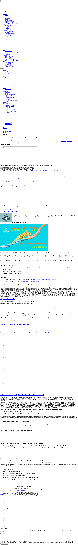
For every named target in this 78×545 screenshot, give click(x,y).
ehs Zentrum (7, 32)
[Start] (2, 0)
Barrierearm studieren (9, 117)
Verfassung (7, 75)
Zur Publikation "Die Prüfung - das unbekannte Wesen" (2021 (13, 190)
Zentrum (6, 101)
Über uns (6, 15)
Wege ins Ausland (8, 58)
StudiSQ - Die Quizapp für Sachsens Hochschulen (14, 324)
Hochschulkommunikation (10, 94)
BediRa (8, 107)
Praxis (4, 50)
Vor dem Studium (8, 27)
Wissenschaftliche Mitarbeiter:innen (13, 82)
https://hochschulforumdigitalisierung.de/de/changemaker (30, 281)
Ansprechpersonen (8, 51)
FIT (5, 104)
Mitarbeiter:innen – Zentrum (10, 87)
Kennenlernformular (9, 271)
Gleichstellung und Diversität (10, 21)
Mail (20, 271)
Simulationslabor (8, 98)
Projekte (6, 36)
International (5, 55)
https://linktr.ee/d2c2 (32, 216)
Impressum (7, 49)
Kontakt (4, 5)
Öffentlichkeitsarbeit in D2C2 (9, 211)
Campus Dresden (8, 89)
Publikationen (7, 39)
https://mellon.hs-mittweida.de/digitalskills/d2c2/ (33, 320)
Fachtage (6, 45)
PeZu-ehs (9, 112)
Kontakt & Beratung (8, 57)
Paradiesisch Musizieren (9, 105)
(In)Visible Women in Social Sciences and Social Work (17, 111)
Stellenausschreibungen (9, 62)
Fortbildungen (7, 43)
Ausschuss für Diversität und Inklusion (12, 116)
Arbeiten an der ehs (8, 65)
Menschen (7, 16)
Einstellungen (3, 533)
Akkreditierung (8, 123)
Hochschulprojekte (8, 20)
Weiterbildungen (8, 44)
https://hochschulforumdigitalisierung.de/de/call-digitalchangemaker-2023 (44, 279)
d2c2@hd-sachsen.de (20, 178)
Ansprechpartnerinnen (9, 31)
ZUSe (8, 114)
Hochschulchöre (8, 93)
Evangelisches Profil (8, 72)
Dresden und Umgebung (9, 66)
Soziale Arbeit (7, 54)
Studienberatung (8, 99)
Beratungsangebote (8, 25)
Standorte (6, 17)
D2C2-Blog (12, 110)
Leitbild (6, 71)
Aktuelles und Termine (9, 42)
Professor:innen (10, 81)
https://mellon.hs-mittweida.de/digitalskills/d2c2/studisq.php (45, 332)
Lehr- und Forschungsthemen (10, 34)
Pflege (6, 53)
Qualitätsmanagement (9, 22)
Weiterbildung (5, 41)
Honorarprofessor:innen (11, 83)
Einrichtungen (7, 18)
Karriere (4, 61)
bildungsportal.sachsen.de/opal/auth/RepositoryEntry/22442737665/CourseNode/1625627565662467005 (19, 209)
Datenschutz (5, 8)
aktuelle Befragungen (9, 122)
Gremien (6, 19)
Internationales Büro (8, 95)
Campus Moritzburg (8, 90)
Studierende (7, 78)
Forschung (5, 30)
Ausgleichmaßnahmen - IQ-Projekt (11, 60)
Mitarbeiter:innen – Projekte (10, 86)
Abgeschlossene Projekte (9, 106)
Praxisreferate (7, 96)
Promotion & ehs (8, 64)
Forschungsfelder (8, 35)
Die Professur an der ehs (9, 63)
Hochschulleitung (8, 77)
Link (31, 411)
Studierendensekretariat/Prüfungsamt (11, 100)
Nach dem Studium (8, 29)
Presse (4, 4)
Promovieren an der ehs (9, 38)
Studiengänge (7, 26)
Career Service (10, 108)
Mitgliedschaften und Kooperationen (11, 23)
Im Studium (7, 28)
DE (5, 11)
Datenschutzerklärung (4, 531)
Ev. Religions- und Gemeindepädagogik (12, 52)
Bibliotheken (7, 92)
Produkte (6, 40)
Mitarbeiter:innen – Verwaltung (10, 79)
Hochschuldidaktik (8, 124)
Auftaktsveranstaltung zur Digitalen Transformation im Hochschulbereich (22, 395)
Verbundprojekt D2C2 (11, 109)
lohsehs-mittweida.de (21, 490)
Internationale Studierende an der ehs (11, 59)
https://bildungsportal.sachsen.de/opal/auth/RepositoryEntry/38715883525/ (45, 170)
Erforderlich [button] (4, 535)
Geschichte (7, 73)
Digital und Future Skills (7, 299)
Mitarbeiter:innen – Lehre (9, 80)
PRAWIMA (9, 113)
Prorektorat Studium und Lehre (10, 97)
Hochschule (5, 14)
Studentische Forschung (9, 37)
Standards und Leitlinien (9, 33)
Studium (4, 24)
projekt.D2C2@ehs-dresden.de (66, 141)
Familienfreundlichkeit (9, 118)
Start (3, 3)
